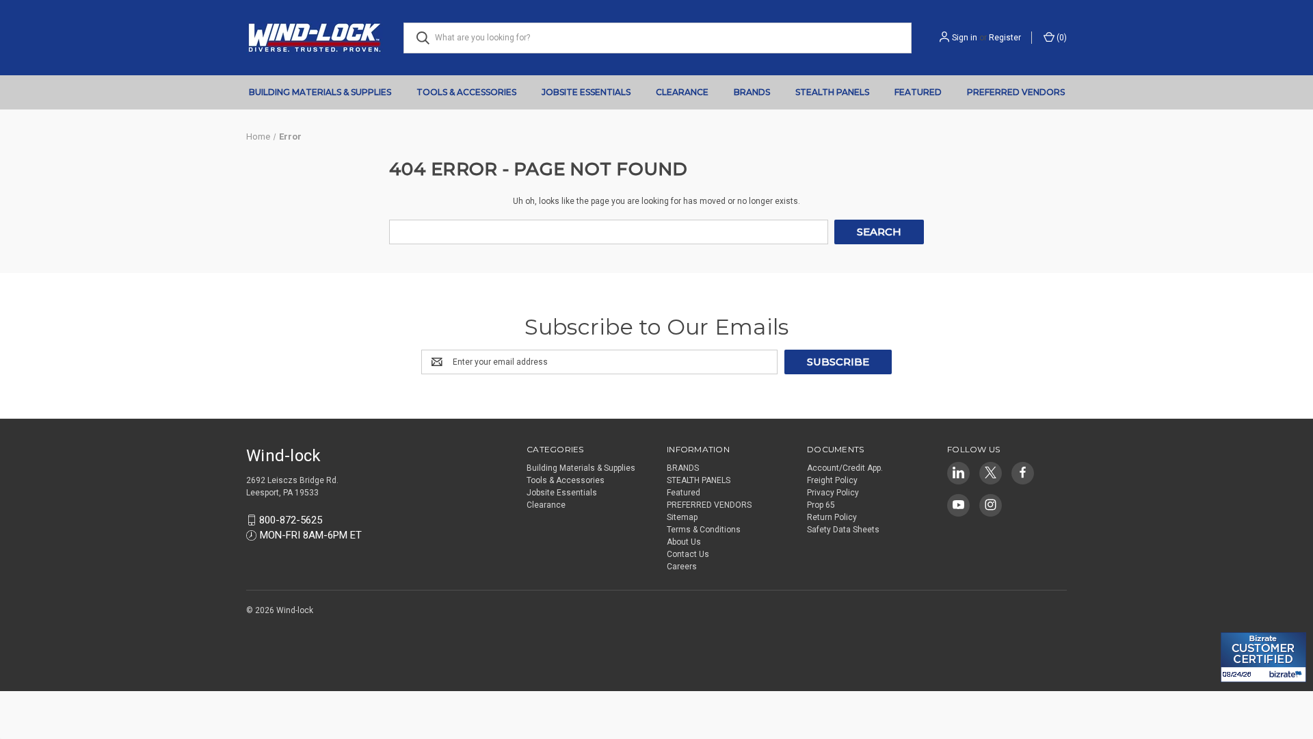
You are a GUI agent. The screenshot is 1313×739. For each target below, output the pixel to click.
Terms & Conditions (704, 529)
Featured (918, 92)
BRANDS (752, 92)
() (1061, 37)
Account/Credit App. (845, 468)
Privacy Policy (833, 492)
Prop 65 (821, 505)
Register (1005, 37)
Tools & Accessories (466, 92)
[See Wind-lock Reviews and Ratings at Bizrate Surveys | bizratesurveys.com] (1263, 657)
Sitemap (682, 517)
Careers (682, 566)
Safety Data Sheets (843, 529)
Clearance (682, 92)
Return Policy (832, 517)
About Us (684, 542)
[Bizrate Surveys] (1239, 624)
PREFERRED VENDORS (1016, 92)
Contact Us (688, 554)
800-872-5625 (290, 520)
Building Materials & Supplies (320, 92)
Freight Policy (832, 480)
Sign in (964, 37)
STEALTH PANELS (832, 92)
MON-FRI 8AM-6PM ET (311, 535)
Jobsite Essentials (586, 92)
